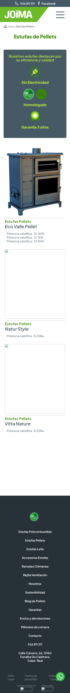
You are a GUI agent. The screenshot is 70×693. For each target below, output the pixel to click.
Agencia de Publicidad (26, 686)
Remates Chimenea (35, 566)
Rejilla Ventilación (35, 575)
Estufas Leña (35, 549)
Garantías (35, 610)
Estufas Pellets (35, 540)
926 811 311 (27, 3)
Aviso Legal (11, 677)
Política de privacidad (31, 677)
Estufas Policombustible (35, 532)
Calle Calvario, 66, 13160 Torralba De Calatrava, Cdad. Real (35, 656)
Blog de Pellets (35, 601)
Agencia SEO (47, 686)
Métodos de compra (35, 627)
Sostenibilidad (35, 592)
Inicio (11, 26)
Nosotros (35, 584)
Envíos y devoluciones (35, 618)
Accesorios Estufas (35, 558)
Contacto (35, 636)
